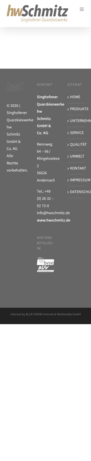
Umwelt (76, 156)
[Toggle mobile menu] (82, 9)
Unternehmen (76, 121)
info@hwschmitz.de (53, 213)
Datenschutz (76, 192)
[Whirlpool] (15, 36)
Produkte (76, 109)
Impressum (76, 180)
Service (76, 133)
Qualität (76, 144)
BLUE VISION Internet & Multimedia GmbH (53, 314)
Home (75, 97)
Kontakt (76, 168)
